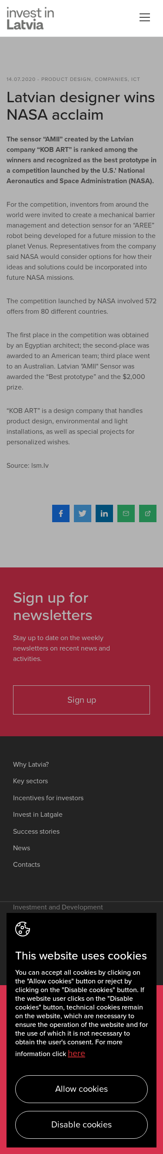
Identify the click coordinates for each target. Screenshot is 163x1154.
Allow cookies (81, 1089)
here (76, 1053)
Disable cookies (81, 1125)
